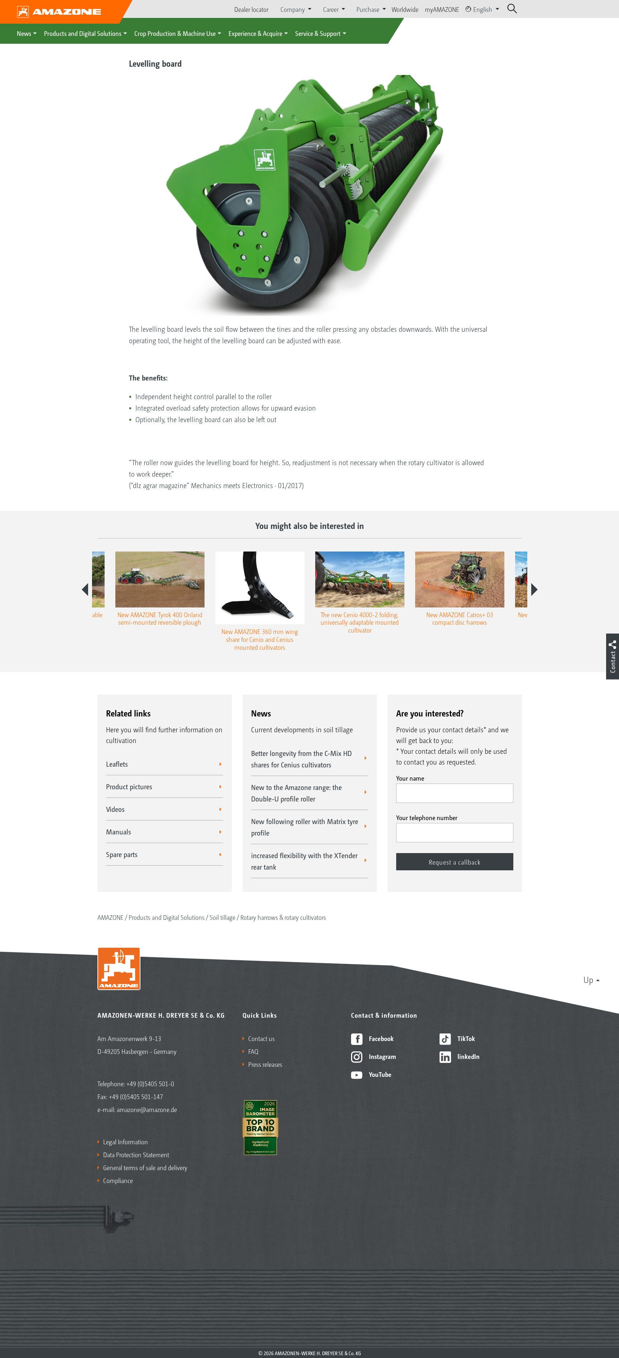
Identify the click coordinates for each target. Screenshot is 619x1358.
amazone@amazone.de (147, 1109)
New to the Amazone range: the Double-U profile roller (296, 793)
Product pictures (129, 786)
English (482, 9)
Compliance (118, 1180)
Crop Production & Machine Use (175, 33)
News (24, 33)
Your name (410, 778)
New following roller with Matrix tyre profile (304, 827)
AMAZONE (110, 917)
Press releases (265, 1064)
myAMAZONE (442, 9)
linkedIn (468, 1056)
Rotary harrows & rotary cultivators (283, 917)
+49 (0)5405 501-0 (150, 1083)
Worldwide (405, 9)
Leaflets (117, 763)
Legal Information (125, 1141)
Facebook (381, 1038)
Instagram (382, 1056)
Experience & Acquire (255, 33)
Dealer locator (251, 9)
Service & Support (318, 33)
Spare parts (122, 854)
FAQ (253, 1051)
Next (534, 589)
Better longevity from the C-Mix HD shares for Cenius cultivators (301, 758)
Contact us (261, 1038)
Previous (84, 589)
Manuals (118, 831)
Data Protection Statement (136, 1154)
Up (588, 979)
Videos (115, 809)
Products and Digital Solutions (82, 33)
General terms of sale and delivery (145, 1167)
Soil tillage (222, 917)
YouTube (380, 1074)
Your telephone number (426, 817)
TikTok (465, 1038)
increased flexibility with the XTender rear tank (304, 861)
